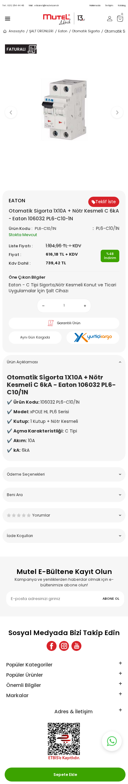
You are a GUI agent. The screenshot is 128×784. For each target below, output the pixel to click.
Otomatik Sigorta (86, 31)
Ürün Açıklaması (22, 362)
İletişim (109, 5)
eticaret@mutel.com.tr (44, 5)
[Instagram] (64, 646)
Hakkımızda (94, 5)
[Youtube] (76, 646)
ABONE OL (111, 598)
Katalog (122, 5)
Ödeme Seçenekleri (26, 474)
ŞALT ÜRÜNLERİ (41, 31)
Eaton (62, 31)
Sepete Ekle (65, 774)
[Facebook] (52, 646)
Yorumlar (41, 515)
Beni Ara (15, 494)
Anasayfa (17, 31)
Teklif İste (105, 202)
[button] (64, 180)
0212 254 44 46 (13, 5)
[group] (64, 109)
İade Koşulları (20, 535)
